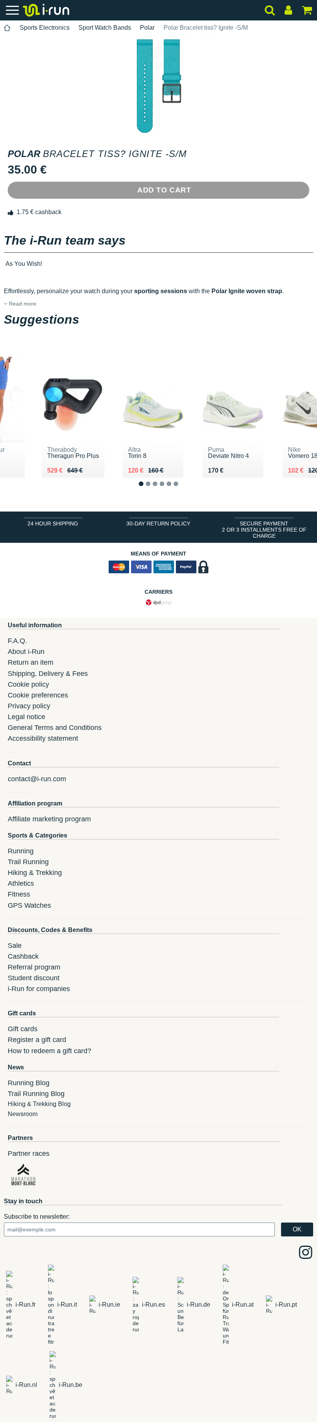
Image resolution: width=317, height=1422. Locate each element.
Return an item (30, 662)
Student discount (34, 978)
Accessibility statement (43, 738)
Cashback (23, 956)
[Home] (7, 28)
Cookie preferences (38, 695)
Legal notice (26, 717)
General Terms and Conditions (55, 727)
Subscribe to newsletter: (37, 1216)
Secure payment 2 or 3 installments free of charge (264, 529)
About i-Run (26, 651)
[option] (158, 85)
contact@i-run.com (37, 779)
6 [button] (182, 490)
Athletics (21, 883)
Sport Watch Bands (104, 27)
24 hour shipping (52, 523)
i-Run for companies (39, 989)
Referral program (34, 967)
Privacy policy (29, 706)
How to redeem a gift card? (49, 1051)
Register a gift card (37, 1040)
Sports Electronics (45, 27)
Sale (15, 945)
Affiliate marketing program (49, 819)
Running (21, 851)
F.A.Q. (17, 641)
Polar (147, 27)
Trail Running (28, 862)
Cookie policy (28, 684)
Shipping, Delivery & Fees (48, 673)
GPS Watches (29, 905)
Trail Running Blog (36, 1094)
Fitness (19, 894)
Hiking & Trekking (35, 873)
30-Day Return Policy (158, 523)
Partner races (28, 1153)
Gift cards (22, 1029)
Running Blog (28, 1083)
